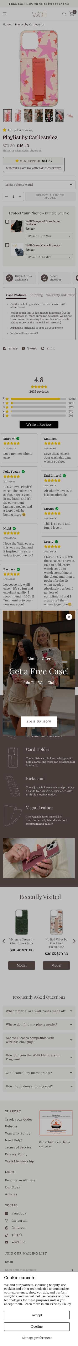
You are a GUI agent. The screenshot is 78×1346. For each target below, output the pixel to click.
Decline (37, 1326)
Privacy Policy (60, 1304)
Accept (37, 1315)
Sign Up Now (39, 721)
